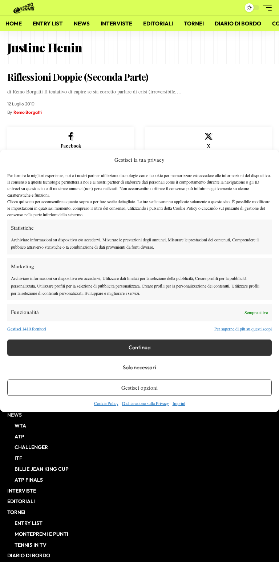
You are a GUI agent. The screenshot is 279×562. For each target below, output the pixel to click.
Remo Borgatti (27, 112)
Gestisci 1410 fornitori (26, 328)
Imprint (179, 403)
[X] (208, 140)
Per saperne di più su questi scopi (243, 328)
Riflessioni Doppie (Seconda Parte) (77, 77)
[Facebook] (70, 140)
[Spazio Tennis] (25, 7)
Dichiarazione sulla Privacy (145, 403)
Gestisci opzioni (139, 387)
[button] (233, 7)
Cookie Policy (106, 403)
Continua (140, 347)
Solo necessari (139, 367)
